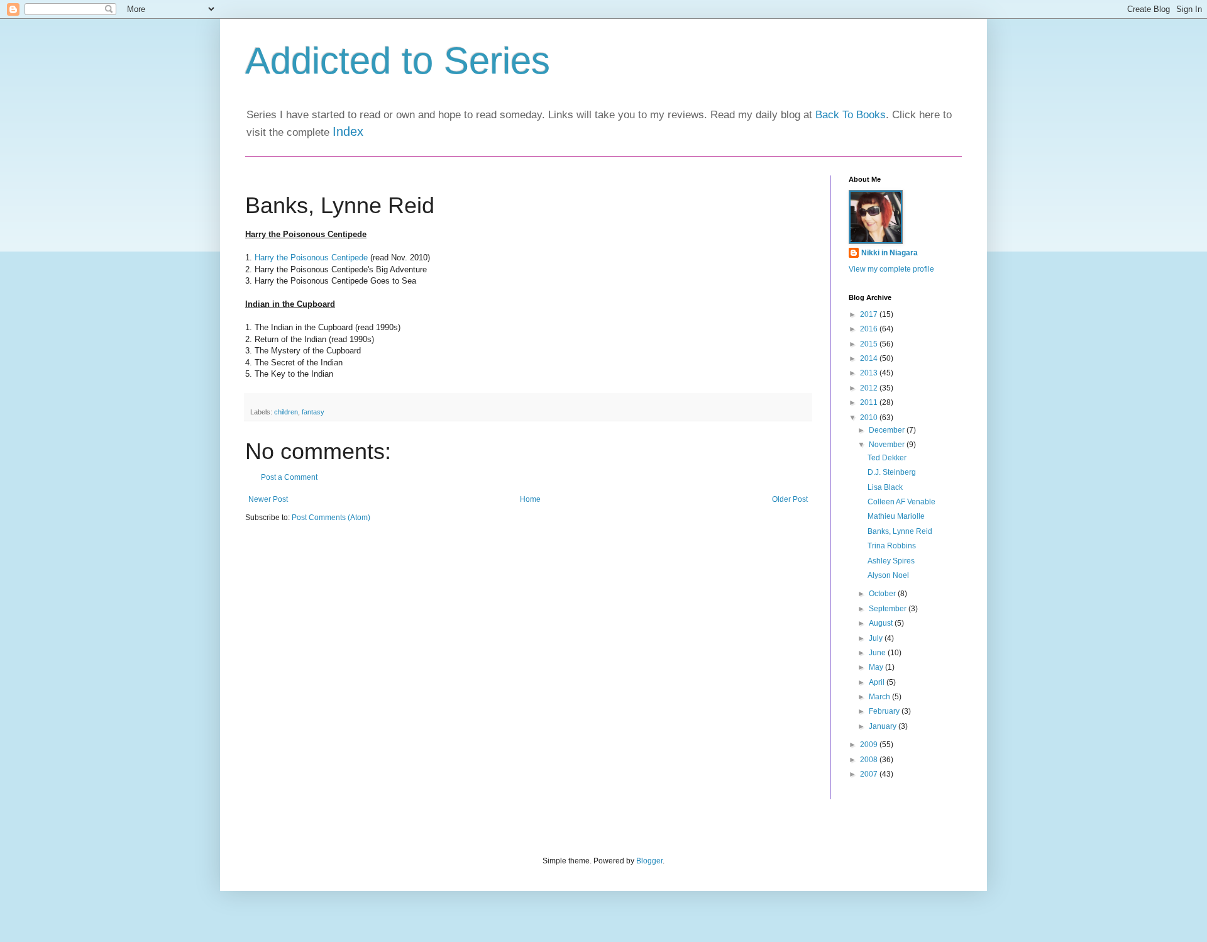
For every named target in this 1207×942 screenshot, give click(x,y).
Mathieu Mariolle (896, 516)
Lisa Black (885, 487)
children (286, 412)
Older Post (790, 499)
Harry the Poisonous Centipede (311, 257)
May (877, 667)
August (882, 623)
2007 (869, 774)
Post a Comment (289, 477)
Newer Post (268, 499)
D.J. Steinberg (892, 472)
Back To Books (850, 115)
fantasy (313, 412)
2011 (869, 402)
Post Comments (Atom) (331, 517)
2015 (869, 344)
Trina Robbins (892, 545)
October (883, 593)
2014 (869, 358)
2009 (869, 744)
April (877, 682)
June (878, 652)
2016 (869, 328)
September (888, 608)
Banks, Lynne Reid (900, 531)
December (888, 430)
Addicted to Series (397, 61)
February (885, 711)
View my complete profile (891, 269)
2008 (869, 759)
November (888, 444)
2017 (869, 314)
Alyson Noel (888, 575)
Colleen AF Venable (901, 501)
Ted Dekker (887, 457)
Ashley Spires (891, 561)
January (883, 726)
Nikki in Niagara (889, 252)
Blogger (649, 860)
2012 (869, 388)
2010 (869, 417)
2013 (869, 372)
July (877, 638)
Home (530, 499)
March (880, 696)
